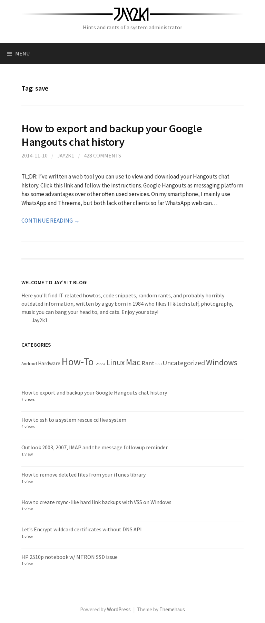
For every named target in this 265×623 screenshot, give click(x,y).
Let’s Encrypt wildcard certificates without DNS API (81, 529)
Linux (115, 362)
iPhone (100, 364)
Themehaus (172, 609)
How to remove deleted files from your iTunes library (83, 474)
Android (29, 364)
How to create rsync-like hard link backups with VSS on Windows (96, 502)
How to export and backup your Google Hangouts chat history (111, 135)
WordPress (119, 609)
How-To (77, 361)
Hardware (49, 363)
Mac (133, 362)
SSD (158, 364)
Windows (221, 362)
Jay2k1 (65, 155)
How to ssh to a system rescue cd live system (73, 419)
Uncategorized (184, 363)
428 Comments (102, 155)
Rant (147, 363)
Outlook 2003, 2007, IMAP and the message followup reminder (94, 447)
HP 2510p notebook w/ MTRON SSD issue (69, 556)
